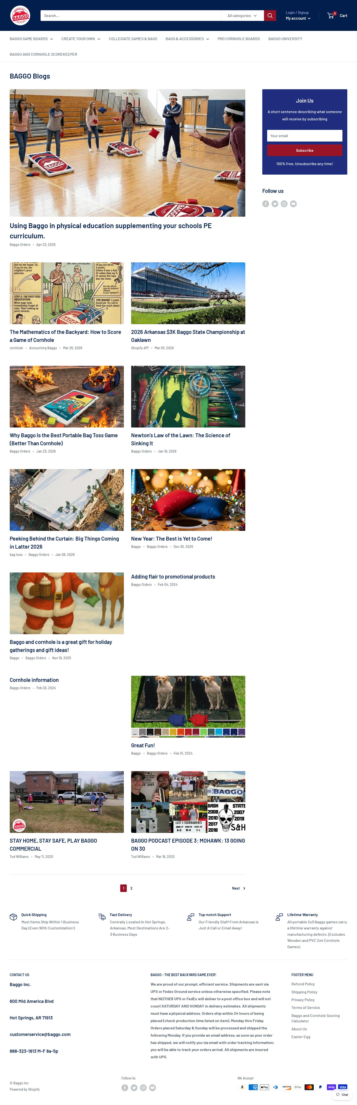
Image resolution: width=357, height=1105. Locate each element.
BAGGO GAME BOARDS (29, 38)
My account (296, 18)
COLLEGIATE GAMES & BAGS (133, 38)
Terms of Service (305, 1007)
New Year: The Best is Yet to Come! (171, 538)
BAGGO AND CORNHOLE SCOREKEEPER (43, 54)
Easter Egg (300, 1036)
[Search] (270, 15)
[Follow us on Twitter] (275, 203)
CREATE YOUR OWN (78, 38)
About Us (299, 1028)
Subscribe (305, 150)
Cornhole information (34, 680)
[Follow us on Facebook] (265, 203)
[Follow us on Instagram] (284, 203)
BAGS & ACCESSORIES (185, 38)
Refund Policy (303, 983)
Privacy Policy (303, 999)
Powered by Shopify (25, 1089)
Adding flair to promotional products (173, 576)
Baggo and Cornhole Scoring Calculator (315, 1018)
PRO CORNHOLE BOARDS (239, 38)
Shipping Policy (304, 991)
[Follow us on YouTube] (293, 203)
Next (236, 888)
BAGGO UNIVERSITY (285, 38)
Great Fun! (143, 745)
